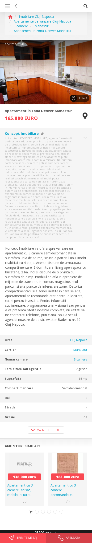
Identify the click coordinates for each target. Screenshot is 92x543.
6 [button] (61, 512)
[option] (46, 72)
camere (80, 359)
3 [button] (43, 512)
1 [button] (31, 512)
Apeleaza (72, 537)
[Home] (10, 16)
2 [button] (37, 512)
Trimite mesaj (26, 537)
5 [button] (55, 512)
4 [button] (49, 512)
